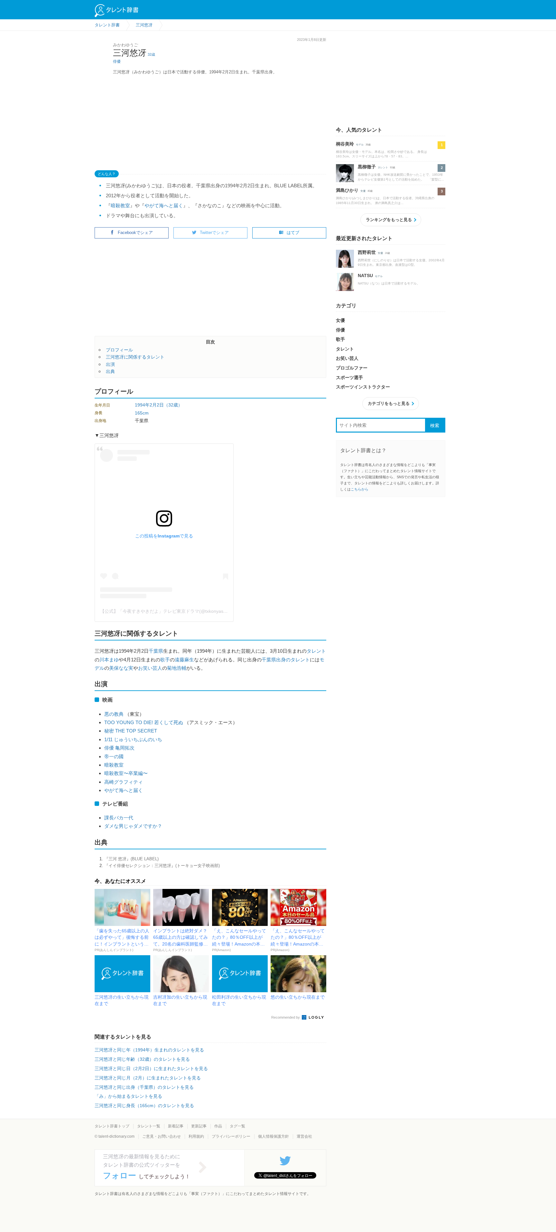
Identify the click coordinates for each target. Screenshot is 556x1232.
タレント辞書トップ (112, 1126)
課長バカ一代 (118, 817)
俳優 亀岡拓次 (119, 748)
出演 (110, 364)
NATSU (365, 275)
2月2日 (157, 404)
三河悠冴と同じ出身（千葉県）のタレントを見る (144, 1087)
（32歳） (173, 404)
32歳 (151, 54)
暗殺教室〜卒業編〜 (126, 773)
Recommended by (286, 1017)
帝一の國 (114, 756)
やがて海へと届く (163, 205)
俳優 (117, 61)
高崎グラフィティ (123, 782)
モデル (360, 144)
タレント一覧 (148, 1126)
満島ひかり (347, 190)
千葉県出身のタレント (286, 659)
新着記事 (175, 1126)
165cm (142, 412)
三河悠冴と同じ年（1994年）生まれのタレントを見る (149, 1049)
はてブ (293, 232)
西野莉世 (367, 252)
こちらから (359, 489)
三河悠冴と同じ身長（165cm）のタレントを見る (144, 1105)
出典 (110, 371)
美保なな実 (121, 668)
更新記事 (199, 1126)
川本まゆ (109, 659)
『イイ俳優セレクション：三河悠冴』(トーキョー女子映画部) (162, 865)
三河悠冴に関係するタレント (135, 356)
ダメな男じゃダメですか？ (133, 826)
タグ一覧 (237, 1126)
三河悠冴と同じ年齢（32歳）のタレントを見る (142, 1059)
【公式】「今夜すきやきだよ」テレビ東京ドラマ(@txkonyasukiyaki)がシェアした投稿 (187, 611)
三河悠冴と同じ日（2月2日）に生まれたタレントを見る (151, 1068)
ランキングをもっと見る (389, 219)
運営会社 (304, 1136)
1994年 (142, 404)
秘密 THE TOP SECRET (130, 730)
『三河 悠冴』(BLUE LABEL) (131, 858)
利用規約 (196, 1136)
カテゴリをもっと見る (389, 403)
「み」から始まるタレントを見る (128, 1096)
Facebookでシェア (135, 232)
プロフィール (119, 349)
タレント (316, 651)
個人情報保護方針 (273, 1136)
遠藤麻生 (184, 659)
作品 (218, 1126)
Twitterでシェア (214, 232)
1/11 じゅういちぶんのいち (133, 739)
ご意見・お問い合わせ (161, 1136)
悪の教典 (114, 714)
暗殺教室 (120, 205)
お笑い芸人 (150, 668)
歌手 (165, 659)
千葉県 (156, 651)
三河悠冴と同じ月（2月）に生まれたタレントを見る (148, 1077)
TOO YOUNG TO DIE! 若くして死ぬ (143, 722)
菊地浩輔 (176, 668)
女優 (363, 191)
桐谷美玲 (345, 143)
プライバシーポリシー (231, 1136)
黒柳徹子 (367, 166)
